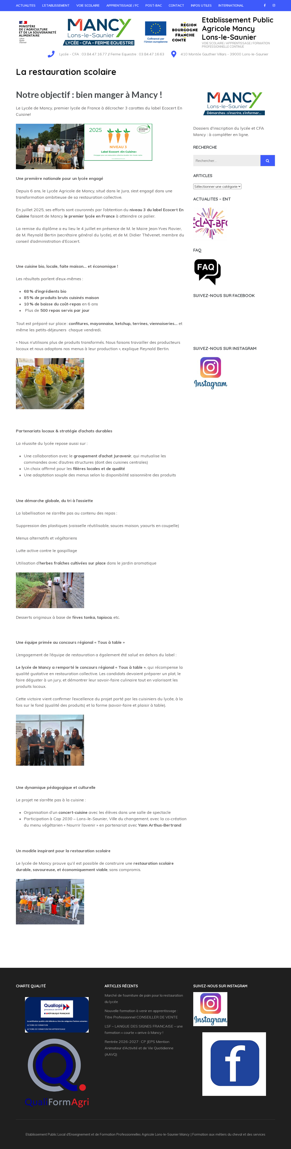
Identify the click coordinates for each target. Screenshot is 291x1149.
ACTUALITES (25, 5)
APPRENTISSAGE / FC (122, 5)
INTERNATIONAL (230, 5)
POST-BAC (154, 5)
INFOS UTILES (201, 5)
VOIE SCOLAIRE (88, 5)
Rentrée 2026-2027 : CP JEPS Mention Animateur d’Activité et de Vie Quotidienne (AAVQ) (139, 1048)
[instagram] (274, 5)
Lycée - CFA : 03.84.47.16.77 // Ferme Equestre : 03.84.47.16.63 (111, 54)
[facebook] (265, 5)
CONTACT (176, 5)
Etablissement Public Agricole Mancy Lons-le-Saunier (237, 28)
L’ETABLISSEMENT (56, 5)
